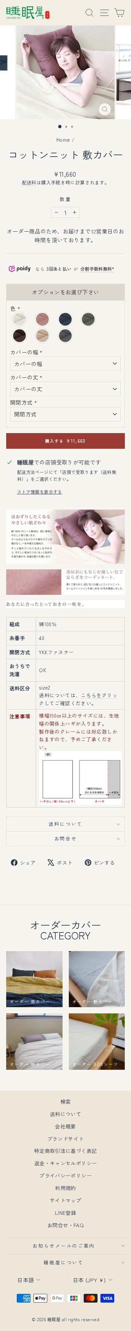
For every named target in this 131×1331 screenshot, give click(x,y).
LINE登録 (65, 1212)
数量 (65, 199)
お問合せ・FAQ (65, 1225)
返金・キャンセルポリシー (65, 1163)
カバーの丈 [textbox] (26, 377)
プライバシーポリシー (65, 1175)
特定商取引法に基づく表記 (65, 1150)
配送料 (29, 182)
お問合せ (65, 838)
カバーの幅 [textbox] (26, 352)
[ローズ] (42, 319)
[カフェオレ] (42, 335)
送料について (65, 823)
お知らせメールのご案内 (63, 1245)
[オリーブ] (88, 319)
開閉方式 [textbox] (23, 402)
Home (63, 139)
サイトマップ (65, 1200)
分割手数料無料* (97, 269)
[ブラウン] (19, 335)
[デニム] (65, 319)
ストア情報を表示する (39, 491)
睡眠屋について (63, 1262)
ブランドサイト (65, 1138)
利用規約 (65, 1187)
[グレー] (65, 335)
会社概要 (65, 1126)
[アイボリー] (19, 319)
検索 (65, 1101)
